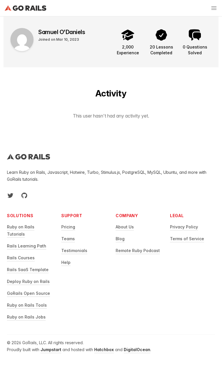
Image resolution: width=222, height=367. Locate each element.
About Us (125, 226)
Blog (120, 238)
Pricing (68, 226)
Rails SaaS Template (28, 269)
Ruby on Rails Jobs (26, 316)
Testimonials (74, 250)
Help (66, 262)
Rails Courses (21, 257)
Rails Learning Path (26, 245)
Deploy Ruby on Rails (28, 281)
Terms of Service (187, 238)
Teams (68, 238)
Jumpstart (50, 349)
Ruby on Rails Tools (27, 305)
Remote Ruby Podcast (138, 250)
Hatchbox (104, 349)
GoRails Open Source (28, 293)
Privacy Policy (184, 226)
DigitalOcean (137, 349)
